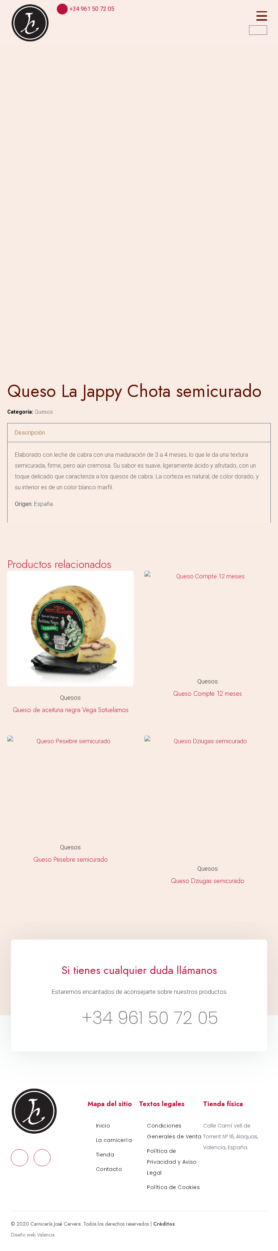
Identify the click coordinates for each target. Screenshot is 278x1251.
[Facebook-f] (19, 1158)
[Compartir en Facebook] (12, 532)
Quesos (44, 412)
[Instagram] (42, 1158)
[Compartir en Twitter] (27, 532)
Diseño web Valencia (33, 1234)
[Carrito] (258, 30)
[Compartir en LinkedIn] (41, 532)
